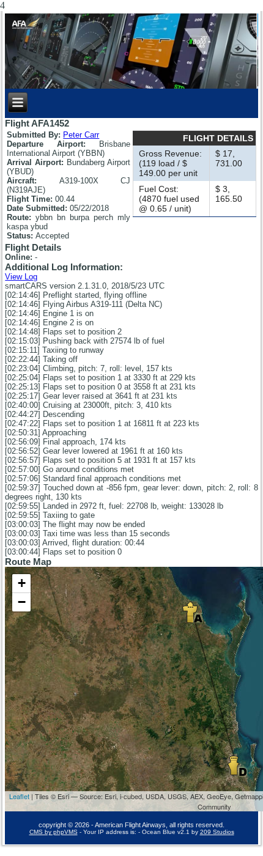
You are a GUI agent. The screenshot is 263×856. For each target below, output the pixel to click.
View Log (21, 276)
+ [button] (22, 583)
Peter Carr (81, 134)
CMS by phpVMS (53, 831)
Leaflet (19, 796)
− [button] (22, 602)
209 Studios (217, 831)
